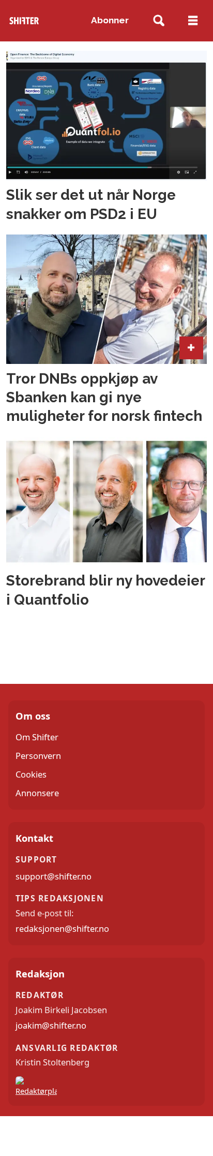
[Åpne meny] (193, 21)
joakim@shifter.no (51, 1025)
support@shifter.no (54, 876)
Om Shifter (37, 737)
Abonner (110, 20)
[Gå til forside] (23, 21)
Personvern (38, 756)
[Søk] (158, 21)
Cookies (31, 774)
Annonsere (37, 793)
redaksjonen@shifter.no (62, 928)
